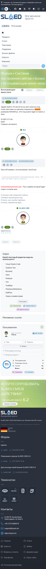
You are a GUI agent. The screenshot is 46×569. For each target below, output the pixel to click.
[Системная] (6, 9)
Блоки (40, 78)
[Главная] (2, 32)
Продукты (6, 37)
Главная (7, 541)
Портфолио (8, 558)
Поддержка (6, 49)
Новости (5, 57)
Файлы (29, 546)
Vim (7, 282)
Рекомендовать (43, 9)
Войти (24, 346)
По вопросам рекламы (13, 565)
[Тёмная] (10, 9)
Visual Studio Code (13, 264)
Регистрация (16, 26)
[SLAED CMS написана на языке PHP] (5, 491)
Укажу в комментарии (14, 296)
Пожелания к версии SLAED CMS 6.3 (15, 456)
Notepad (9, 278)
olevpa (5, 450)
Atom (8, 275)
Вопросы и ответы (11, 552)
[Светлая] (2, 9)
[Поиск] (43, 66)
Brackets (9, 271)
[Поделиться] (22, 90)
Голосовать (23, 301)
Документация (32, 552)
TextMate (9, 285)
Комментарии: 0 (31, 306)
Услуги (4, 41)
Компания (6, 61)
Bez (24, 130)
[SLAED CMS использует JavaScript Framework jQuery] (5, 500)
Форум (7, 73)
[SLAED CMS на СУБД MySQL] (14, 491)
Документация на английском (38, 9)
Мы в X (24, 9)
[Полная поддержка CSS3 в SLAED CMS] (32, 491)
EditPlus (9, 293)
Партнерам (6, 45)
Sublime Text (11, 268)
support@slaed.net (11, 528)
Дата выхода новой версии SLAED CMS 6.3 (18, 467)
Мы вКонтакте (29, 9)
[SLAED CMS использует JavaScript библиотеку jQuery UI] (14, 500)
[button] (5, 26)
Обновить (30, 372)
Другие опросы (24, 309)
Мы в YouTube (20, 9)
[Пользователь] (20, 102)
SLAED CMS (24, 208)
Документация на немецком (34, 9)
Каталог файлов (8, 53)
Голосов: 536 (17, 306)
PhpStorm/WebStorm (14, 289)
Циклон (4, 445)
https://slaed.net (10, 533)
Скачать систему (10, 404)
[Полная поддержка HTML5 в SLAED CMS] (23, 491)
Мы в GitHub (15, 9)
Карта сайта (31, 558)
